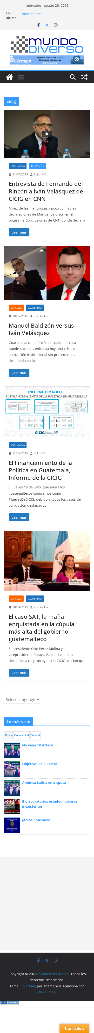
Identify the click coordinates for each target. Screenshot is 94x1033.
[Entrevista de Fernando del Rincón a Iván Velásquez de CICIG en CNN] (47, 134)
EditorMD (40, 174)
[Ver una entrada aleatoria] (84, 77)
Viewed (35, 735)
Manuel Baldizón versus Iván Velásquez (41, 329)
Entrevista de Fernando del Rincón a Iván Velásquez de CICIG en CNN (46, 191)
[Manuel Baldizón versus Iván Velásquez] (47, 273)
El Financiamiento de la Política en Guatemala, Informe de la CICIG (40, 470)
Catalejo (16, 307)
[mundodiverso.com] (9, 77)
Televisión (37, 166)
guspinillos (41, 316)
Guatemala (18, 166)
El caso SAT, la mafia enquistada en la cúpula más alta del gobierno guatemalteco (41, 628)
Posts (8, 735)
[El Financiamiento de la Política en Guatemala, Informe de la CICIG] (47, 411)
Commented (21, 735)
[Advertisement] (47, 903)
